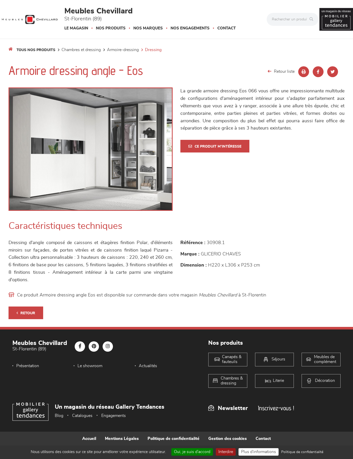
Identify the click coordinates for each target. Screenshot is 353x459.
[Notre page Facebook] (80, 346)
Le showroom (90, 366)
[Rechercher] (312, 19)
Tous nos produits (36, 50)
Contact (226, 28)
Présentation (27, 366)
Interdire (225, 452)
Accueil (89, 439)
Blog (59, 416)
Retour (27, 313)
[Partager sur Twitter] (332, 71)
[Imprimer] (303, 71)
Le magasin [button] (76, 28)
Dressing (153, 50)
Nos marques (148, 28)
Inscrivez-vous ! (276, 408)
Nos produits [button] (111, 28)
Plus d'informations (258, 452)
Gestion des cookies (227, 439)
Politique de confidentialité (173, 439)
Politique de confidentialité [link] (302, 452)
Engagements (113, 416)
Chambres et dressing (81, 50)
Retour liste (284, 71)
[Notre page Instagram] (108, 346)
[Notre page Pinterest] (94, 346)
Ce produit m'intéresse (218, 146)
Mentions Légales (122, 439)
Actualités (148, 366)
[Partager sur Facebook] (318, 71)
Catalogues (82, 416)
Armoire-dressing (123, 50)
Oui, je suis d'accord (192, 452)
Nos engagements (190, 28)
